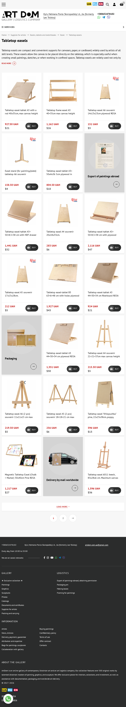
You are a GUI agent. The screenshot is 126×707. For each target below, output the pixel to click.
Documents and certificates (13, 605)
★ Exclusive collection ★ (12, 580)
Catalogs (5, 601)
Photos (4, 597)
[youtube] (52, 557)
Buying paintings (46, 629)
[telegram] (60, 557)
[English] (101, 5)
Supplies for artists (18, 35)
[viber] (64, 557)
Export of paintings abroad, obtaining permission (77, 580)
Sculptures (6, 593)
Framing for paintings (66, 593)
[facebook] (44, 557)
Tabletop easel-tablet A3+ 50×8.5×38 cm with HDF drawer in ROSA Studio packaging (20, 235)
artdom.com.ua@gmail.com (96, 545)
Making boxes (62, 589)
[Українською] (89, 5)
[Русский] (95, 5)
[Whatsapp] (98, 17)
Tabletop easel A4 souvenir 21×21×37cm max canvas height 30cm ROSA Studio (104, 356)
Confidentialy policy (48, 633)
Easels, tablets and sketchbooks (43, 35)
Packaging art (62, 584)
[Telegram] (103, 17)
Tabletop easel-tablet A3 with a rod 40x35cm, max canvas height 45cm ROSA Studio (21, 113)
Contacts (43, 645)
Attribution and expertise (12, 641)
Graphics (5, 589)
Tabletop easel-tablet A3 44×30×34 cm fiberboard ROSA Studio (103, 295)
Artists (4, 629)
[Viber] (108, 17)
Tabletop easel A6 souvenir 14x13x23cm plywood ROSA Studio (102, 113)
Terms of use (45, 637)
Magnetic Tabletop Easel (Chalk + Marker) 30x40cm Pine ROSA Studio (20, 478)
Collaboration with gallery (13, 649)
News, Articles (7, 633)
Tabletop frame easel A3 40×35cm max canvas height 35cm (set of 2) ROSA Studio (60, 113)
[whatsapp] (56, 557)
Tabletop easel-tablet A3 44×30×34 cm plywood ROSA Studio (60, 356)
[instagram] (48, 557)
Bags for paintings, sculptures (14, 645)
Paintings (6, 584)
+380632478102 (105, 13)
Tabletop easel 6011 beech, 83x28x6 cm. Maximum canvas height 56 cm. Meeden (103, 478)
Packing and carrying (10, 613)
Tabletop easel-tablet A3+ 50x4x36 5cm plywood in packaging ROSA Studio (59, 174)
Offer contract (45, 641)
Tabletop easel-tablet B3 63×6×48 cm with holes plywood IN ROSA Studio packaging (62, 295)
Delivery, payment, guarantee (14, 637)
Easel (62, 35)
